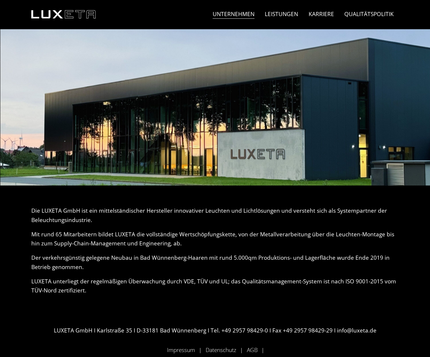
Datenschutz (221, 350)
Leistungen (281, 14)
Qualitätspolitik (369, 14)
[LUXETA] (63, 14)
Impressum (181, 350)
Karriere (321, 14)
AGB (252, 350)
